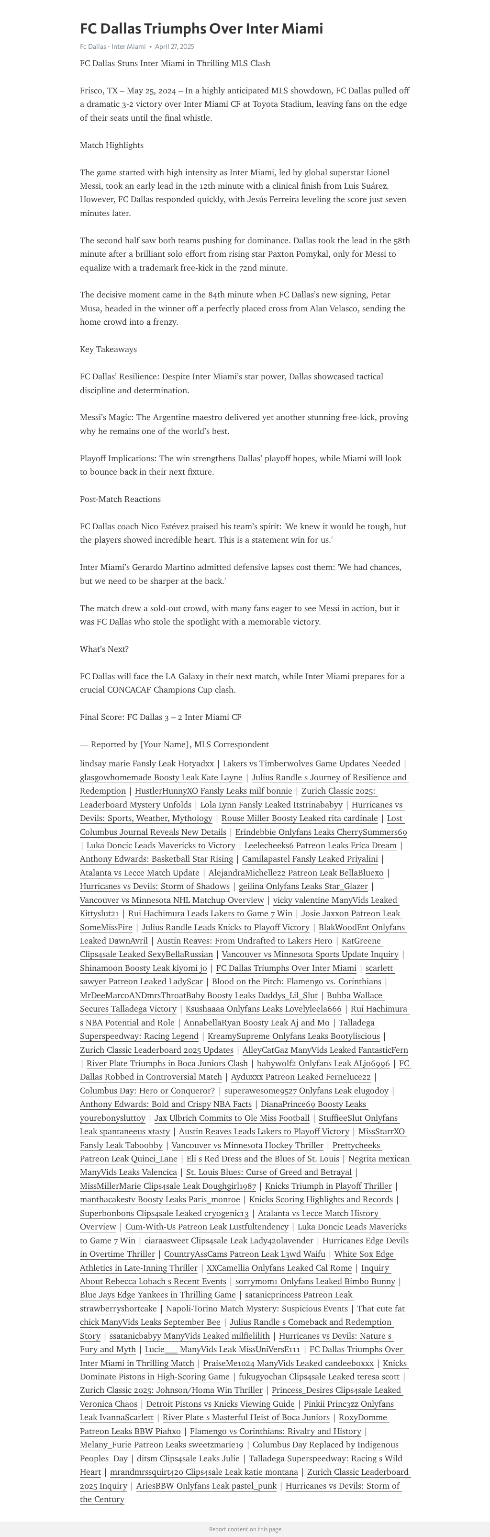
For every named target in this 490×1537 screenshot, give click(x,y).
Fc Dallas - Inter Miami (113, 46)
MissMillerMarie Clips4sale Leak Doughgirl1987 (168, 1186)
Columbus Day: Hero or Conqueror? (147, 1090)
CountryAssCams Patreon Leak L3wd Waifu (244, 1254)
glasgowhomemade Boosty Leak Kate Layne (161, 777)
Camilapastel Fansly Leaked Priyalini (310, 859)
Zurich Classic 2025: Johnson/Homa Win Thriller (171, 1390)
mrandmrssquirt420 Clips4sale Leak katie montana (204, 1472)
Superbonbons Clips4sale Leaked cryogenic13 (164, 1213)
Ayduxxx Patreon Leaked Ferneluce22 (301, 1076)
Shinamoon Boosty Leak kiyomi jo (143, 968)
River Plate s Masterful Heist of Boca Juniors (246, 1417)
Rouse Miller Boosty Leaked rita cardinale (300, 818)
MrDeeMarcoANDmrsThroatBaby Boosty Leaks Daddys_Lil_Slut (199, 995)
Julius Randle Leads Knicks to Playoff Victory (226, 927)
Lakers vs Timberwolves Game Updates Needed (312, 763)
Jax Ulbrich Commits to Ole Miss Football (232, 1118)
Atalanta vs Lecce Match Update (140, 872)
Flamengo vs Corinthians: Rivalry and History (275, 1431)
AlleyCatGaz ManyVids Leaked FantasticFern (325, 1050)
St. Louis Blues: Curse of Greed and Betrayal (269, 1172)
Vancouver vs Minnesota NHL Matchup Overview (172, 900)
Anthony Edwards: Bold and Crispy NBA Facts (166, 1104)
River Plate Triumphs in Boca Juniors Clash (167, 1063)
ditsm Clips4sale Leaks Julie (188, 1458)
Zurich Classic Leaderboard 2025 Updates (157, 1050)
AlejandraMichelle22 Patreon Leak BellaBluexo (296, 872)
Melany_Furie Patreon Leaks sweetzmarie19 (162, 1444)
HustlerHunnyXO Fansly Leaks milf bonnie (213, 791)
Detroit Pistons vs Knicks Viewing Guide (220, 1404)
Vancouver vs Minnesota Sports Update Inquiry (310, 954)
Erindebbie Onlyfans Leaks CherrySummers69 (321, 832)
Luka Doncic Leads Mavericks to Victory (161, 845)
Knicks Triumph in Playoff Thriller (328, 1186)
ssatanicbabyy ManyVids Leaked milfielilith (190, 1336)
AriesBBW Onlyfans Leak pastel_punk (206, 1485)
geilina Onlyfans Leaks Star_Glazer (303, 886)
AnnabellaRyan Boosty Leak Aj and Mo (257, 1022)
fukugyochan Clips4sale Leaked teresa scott (319, 1376)
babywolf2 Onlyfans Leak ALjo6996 (323, 1063)
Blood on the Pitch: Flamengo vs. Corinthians (296, 981)
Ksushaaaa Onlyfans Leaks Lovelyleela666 (264, 1008)
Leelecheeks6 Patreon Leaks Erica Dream (321, 845)
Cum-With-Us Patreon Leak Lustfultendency (207, 1226)
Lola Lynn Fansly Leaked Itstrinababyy (271, 804)
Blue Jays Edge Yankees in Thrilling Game (158, 1294)
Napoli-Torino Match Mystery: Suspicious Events (257, 1308)
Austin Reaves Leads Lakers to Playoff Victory (264, 1131)
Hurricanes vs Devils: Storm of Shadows (155, 886)
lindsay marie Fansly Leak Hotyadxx (147, 763)
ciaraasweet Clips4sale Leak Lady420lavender (229, 1240)
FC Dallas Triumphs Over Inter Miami (286, 968)
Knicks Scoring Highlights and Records (321, 1199)
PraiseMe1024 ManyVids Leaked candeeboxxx (288, 1363)
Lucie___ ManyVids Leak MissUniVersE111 (223, 1349)
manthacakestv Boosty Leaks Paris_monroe (160, 1199)
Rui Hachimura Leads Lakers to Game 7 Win (210, 913)
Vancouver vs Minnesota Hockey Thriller (247, 1145)
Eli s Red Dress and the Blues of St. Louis (263, 1158)
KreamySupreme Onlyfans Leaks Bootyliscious (294, 1036)
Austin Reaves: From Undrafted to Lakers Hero (245, 940)
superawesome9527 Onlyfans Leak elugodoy (306, 1090)
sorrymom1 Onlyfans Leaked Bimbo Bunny (315, 1281)
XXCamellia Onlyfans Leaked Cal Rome (279, 1268)
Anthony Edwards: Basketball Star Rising (156, 859)
